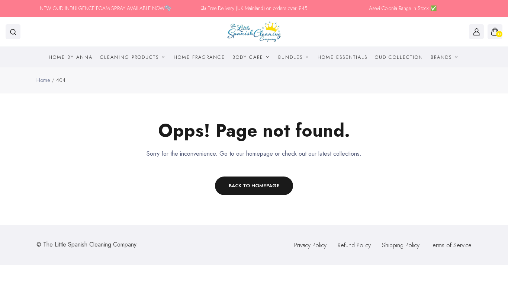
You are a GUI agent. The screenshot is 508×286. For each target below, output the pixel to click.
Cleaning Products (130, 57)
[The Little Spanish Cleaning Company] (254, 31)
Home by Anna (71, 57)
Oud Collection (399, 57)
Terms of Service (451, 245)
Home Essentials (342, 57)
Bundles (291, 57)
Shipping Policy (400, 245)
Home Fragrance (199, 57)
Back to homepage (254, 185)
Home (43, 80)
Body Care (249, 57)
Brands (442, 57)
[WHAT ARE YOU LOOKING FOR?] (13, 31)
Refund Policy (354, 245)
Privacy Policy (310, 245)
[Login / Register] (476, 31)
